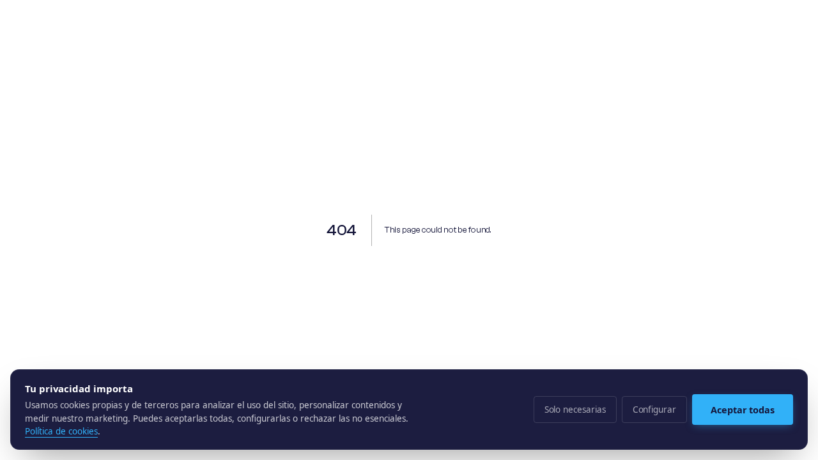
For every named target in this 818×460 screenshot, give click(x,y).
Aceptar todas (743, 409)
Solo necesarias (575, 409)
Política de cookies (61, 431)
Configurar (654, 409)
